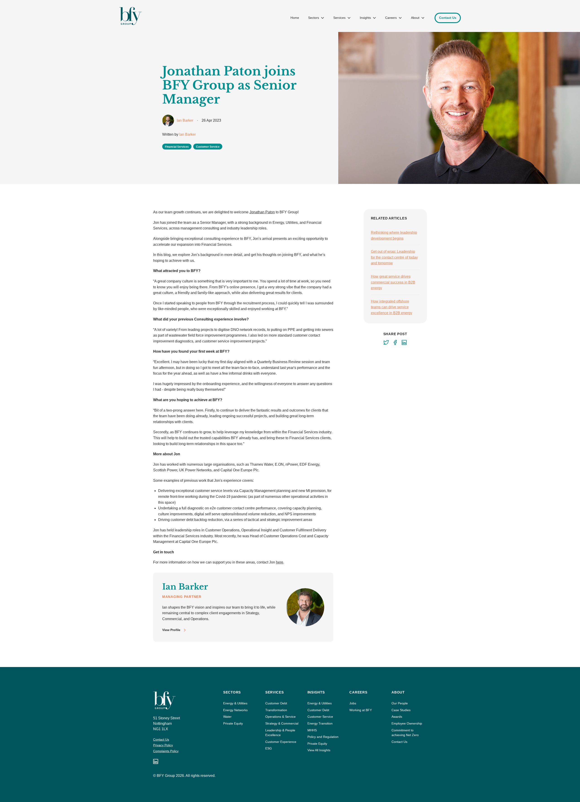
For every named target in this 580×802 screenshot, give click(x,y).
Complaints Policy (166, 751)
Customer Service (320, 716)
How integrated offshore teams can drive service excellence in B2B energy (391, 307)
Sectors (313, 17)
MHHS (312, 730)
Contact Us (161, 739)
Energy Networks (235, 710)
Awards (397, 716)
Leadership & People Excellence (280, 732)
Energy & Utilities (235, 703)
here (279, 562)
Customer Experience (280, 742)
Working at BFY (360, 710)
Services (339, 17)
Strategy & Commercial (281, 723)
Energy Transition (320, 723)
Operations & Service (280, 716)
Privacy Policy (163, 745)
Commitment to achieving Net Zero (405, 732)
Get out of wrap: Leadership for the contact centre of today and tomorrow (394, 257)
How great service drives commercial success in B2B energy (393, 282)
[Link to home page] (130, 16)
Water (227, 716)
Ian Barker (187, 134)
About (415, 17)
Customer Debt (276, 703)
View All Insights (318, 750)
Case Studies (401, 710)
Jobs (352, 703)
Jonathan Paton (262, 212)
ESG (268, 748)
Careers (391, 17)
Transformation (276, 710)
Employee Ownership (407, 723)
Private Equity (233, 723)
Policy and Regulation (322, 737)
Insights (365, 17)
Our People (400, 703)
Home (294, 17)
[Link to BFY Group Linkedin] (155, 761)
